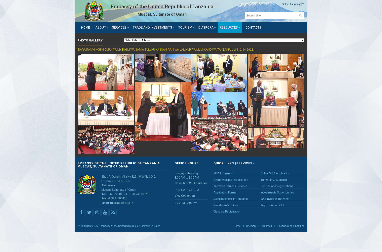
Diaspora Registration (227, 211)
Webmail (267, 225)
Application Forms (224, 192)
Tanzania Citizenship (274, 179)
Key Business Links (272, 205)
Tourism (185, 27)
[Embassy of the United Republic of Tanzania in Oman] (94, 11)
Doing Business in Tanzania (230, 198)
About (101, 27)
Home (85, 27)
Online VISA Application (275, 173)
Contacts (253, 27)
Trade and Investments (152, 27)
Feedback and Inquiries (291, 225)
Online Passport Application (230, 179)
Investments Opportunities (277, 192)
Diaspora (205, 27)
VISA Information (224, 173)
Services (119, 27)
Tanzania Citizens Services (230, 186)
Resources (229, 27)
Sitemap (251, 225)
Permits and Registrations (277, 186)
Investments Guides (225, 205)
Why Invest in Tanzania (275, 198)
